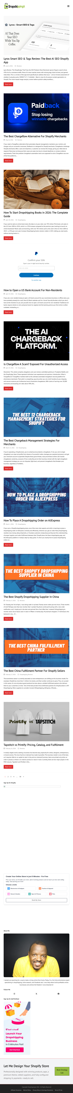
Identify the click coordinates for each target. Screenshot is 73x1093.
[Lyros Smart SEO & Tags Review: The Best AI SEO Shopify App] (36, 35)
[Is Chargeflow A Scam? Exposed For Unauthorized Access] (36, 341)
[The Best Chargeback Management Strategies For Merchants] (36, 417)
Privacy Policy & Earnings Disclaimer (43, 1090)
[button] (68, 6)
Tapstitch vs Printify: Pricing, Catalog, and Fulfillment (33, 744)
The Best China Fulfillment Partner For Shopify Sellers (34, 670)
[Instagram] (14, 993)
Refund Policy (27, 1090)
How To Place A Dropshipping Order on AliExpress (32, 520)
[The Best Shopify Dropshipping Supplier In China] (36, 573)
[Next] (23, 776)
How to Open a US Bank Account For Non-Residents (33, 290)
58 (20, 776)
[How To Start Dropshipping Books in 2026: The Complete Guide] (36, 189)
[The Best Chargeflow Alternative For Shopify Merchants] (36, 113)
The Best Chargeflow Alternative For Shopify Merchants (35, 136)
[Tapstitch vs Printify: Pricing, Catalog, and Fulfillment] (36, 721)
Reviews (19, 66)
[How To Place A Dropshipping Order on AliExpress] (36, 497)
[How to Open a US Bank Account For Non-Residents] (36, 267)
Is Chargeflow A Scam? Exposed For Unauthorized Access (36, 364)
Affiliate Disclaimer (16, 1090)
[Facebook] (58, 993)
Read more (8, 84)
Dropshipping (21, 220)
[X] (36, 993)
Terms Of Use (58, 1090)
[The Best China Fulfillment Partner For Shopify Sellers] (36, 647)
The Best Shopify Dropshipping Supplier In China (31, 596)
